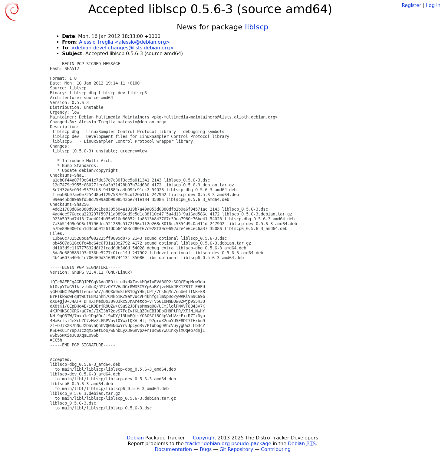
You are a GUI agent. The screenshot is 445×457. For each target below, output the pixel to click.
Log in (433, 5)
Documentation (173, 449)
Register (411, 5)
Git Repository (236, 449)
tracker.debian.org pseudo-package (228, 443)
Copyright (204, 438)
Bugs (206, 449)
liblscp (256, 27)
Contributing (276, 449)
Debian (135, 438)
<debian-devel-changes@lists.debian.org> (122, 48)
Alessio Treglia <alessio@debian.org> (124, 42)
